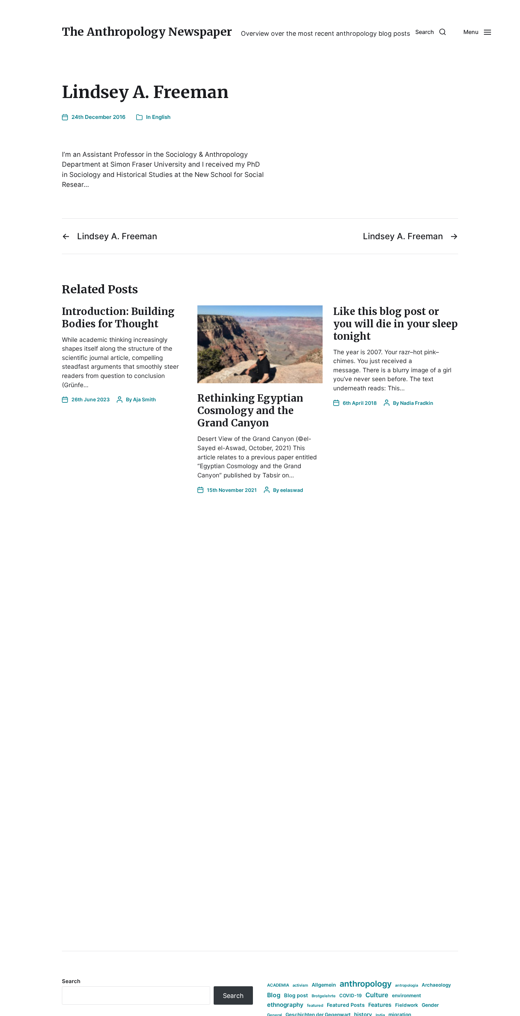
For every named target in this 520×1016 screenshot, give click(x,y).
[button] (430, 32)
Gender (430, 1005)
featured (315, 1005)
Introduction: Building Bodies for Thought (118, 317)
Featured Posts (346, 1005)
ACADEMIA (278, 985)
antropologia (406, 985)
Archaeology (436, 985)
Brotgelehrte (324, 995)
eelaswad (291, 490)
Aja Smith (144, 399)
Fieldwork (406, 1005)
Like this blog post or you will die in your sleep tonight (395, 324)
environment (406, 995)
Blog (274, 995)
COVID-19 (350, 995)
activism (300, 985)
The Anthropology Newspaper (147, 32)
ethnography (285, 1004)
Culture (376, 995)
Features (380, 1004)
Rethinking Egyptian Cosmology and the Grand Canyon (250, 410)
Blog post (296, 995)
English (161, 117)
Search (71, 981)
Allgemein (324, 985)
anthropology (366, 984)
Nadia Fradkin (416, 403)
